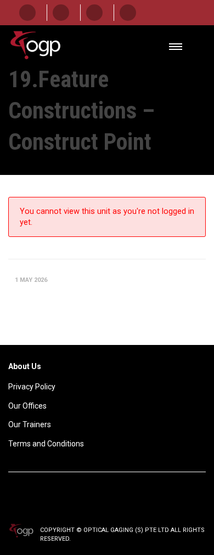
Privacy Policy (31, 386)
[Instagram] (128, 12)
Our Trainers (29, 424)
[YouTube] (94, 12)
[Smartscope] (27, 12)
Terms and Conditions (46, 443)
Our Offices (27, 405)
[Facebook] (61, 12)
